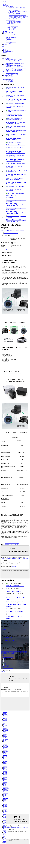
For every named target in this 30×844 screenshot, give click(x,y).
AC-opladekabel (12, 24)
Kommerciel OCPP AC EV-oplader (17, 7)
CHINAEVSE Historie (11, 37)
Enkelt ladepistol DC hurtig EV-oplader (17, 15)
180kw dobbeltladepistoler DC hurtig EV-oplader (15, 138)
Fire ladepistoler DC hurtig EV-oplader (17, 18)
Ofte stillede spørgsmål (8, 32)
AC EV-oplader (9, 6)
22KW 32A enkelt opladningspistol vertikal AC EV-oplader (16, 100)
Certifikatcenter (9, 36)
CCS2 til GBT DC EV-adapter (15, 611)
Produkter (5, 5)
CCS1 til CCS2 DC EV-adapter (15, 586)
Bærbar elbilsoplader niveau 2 (7, 651)
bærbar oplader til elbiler (8, 653)
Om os (4, 33)
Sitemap (2, 649)
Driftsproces (9, 39)
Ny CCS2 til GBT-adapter (13, 591)
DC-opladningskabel (13, 26)
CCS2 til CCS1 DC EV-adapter (11, 544)
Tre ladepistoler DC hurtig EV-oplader (17, 17)
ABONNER (3, 629)
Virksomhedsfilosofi (10, 34)
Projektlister (8, 38)
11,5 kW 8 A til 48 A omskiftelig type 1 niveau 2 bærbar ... (15, 160)
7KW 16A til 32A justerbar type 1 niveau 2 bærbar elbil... (15, 212)
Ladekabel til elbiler (10, 23)
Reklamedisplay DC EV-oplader (16, 13)
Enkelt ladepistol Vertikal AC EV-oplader (18, 11)
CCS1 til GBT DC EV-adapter (12, 543)
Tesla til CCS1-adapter (8, 668)
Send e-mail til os (4, 249)
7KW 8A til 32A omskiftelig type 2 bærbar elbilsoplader (16, 220)
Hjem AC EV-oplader (14, 10)
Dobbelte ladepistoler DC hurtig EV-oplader (18, 16)
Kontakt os (5, 44)
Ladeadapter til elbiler (11, 27)
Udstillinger (8, 43)
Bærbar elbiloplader (10, 20)
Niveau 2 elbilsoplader (8, 657)
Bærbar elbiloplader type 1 (15, 21)
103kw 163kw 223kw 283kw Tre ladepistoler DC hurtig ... (15, 122)
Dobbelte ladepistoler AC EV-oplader (17, 8)
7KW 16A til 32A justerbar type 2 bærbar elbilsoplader (15, 204)
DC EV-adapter (12, 29)
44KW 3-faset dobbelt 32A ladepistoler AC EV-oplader (14, 114)
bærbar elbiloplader (18, 651)
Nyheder (5, 31)
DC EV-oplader (9, 12)
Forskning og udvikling (11, 42)
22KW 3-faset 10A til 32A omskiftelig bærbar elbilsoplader (15, 152)
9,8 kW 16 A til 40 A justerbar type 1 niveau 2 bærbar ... (16, 175)
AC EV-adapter (12, 28)
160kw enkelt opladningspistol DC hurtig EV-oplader (16, 130)
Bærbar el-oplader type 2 (11, 652)
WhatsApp (3, 671)
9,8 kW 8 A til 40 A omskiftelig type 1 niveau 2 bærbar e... (16, 183)
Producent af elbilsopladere (9, 655)
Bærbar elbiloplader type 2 (15, 22)
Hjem (4, 4)
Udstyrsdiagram (9, 40)
